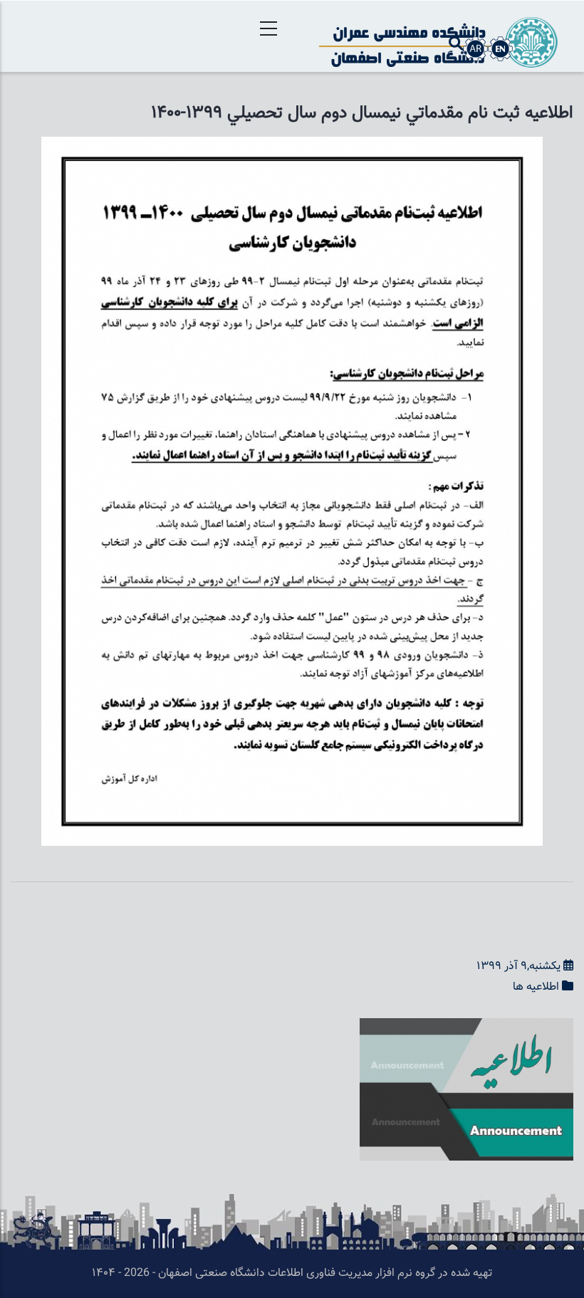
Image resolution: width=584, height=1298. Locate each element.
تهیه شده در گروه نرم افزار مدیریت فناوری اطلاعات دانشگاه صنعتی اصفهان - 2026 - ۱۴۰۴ (292, 1273)
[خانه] (438, 36)
